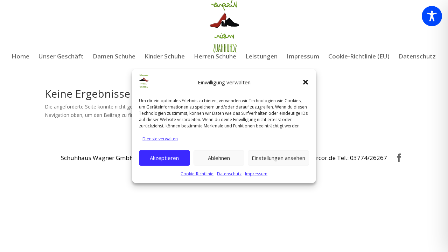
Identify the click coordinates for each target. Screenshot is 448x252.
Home (20, 57)
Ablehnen (219, 157)
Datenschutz (229, 173)
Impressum (256, 173)
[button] (305, 82)
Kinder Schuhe (165, 57)
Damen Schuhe (114, 57)
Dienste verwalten (160, 139)
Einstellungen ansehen (278, 157)
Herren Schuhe (215, 57)
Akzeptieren (164, 157)
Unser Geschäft (61, 57)
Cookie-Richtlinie (197, 173)
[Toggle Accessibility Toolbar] (432, 16)
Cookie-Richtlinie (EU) (359, 57)
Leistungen (261, 57)
